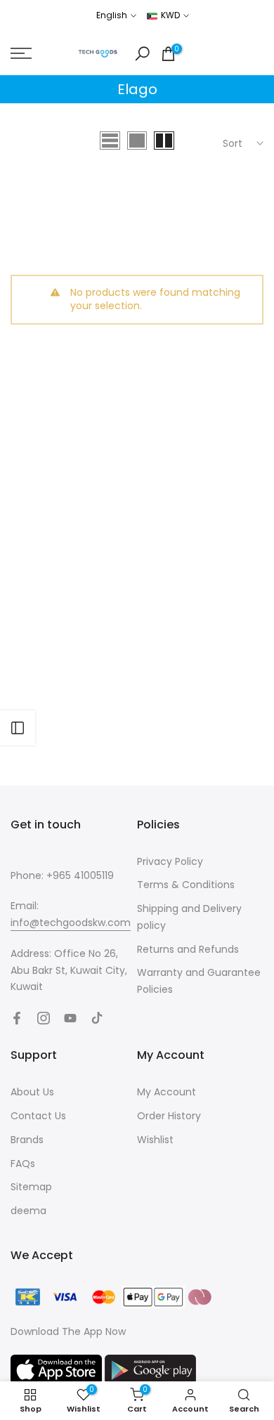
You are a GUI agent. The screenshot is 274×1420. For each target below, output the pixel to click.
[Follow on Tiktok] (97, 1018)
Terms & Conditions (186, 885)
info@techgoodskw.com (71, 923)
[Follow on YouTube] (70, 1018)
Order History (169, 1116)
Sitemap (31, 1187)
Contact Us (38, 1116)
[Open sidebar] (17, 727)
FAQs (23, 1164)
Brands (27, 1140)
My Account (166, 1092)
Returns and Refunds (188, 949)
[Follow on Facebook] (17, 1018)
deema (28, 1211)
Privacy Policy (170, 861)
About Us (32, 1092)
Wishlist (155, 1140)
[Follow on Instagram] (43, 1018)
